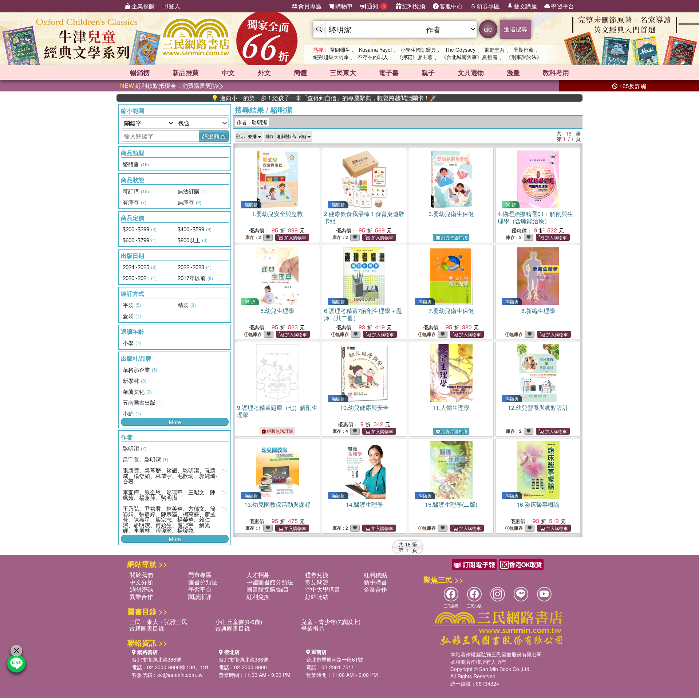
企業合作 (375, 589)
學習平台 (562, 6)
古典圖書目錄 (232, 628)
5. (277, 310)
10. (364, 407)
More (175, 422)
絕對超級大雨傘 (331, 56)
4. (535, 217)
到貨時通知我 (454, 237)
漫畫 (513, 72)
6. (363, 314)
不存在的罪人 (373, 56)
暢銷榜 (140, 72)
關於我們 (141, 574)
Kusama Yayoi (375, 49)
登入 (174, 6)
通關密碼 (141, 589)
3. (451, 213)
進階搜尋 (515, 29)
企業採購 (143, 6)
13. (277, 504)
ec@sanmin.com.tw (179, 674)
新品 (186, 72)
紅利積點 (375, 574)
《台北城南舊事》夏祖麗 (469, 56)
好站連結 (316, 596)
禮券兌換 (316, 574)
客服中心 (451, 6)
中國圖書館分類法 (269, 582)
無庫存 (255, 334)
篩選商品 (213, 136)
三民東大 (343, 72)
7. (451, 310)
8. (538, 310)
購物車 (344, 6)
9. (277, 411)
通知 (376, 6)
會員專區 (309, 6)
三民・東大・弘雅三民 (158, 621)
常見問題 (316, 582)
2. (364, 217)
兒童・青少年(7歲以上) (330, 621)
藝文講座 (525, 6)
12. (538, 407)
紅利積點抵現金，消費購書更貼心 (171, 85)
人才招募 (258, 574)
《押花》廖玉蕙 (415, 56)
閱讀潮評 (200, 596)
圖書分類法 (202, 582)
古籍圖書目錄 (146, 628)
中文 (228, 72)
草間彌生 (340, 49)
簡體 (300, 72)
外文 (264, 72)
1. (277, 213)
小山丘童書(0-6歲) (238, 621)
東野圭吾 (494, 49)
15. (451, 504)
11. (451, 407)
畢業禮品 (312, 628)
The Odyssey (460, 49)
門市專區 (200, 574)
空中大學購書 (322, 589)
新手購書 (375, 582)
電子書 (389, 72)
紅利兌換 (414, 6)
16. (538, 504)
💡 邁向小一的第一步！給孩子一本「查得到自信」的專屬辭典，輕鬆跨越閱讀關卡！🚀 (299, 98)
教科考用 (556, 72)
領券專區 (488, 6)
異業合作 (141, 596)
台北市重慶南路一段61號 (334, 659)
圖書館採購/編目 (267, 589)
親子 (428, 72)
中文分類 (141, 582)
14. (364, 504)
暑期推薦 (523, 49)
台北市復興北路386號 (156, 659)
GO (488, 29)
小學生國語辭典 (418, 49)
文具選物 (471, 72)
